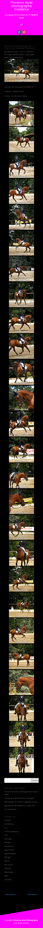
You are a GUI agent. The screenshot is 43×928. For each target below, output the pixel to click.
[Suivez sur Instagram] (24, 32)
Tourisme (8, 879)
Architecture (9, 824)
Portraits (7, 868)
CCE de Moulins (10, 809)
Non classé (8, 865)
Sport (6, 57)
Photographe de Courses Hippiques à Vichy (21, 802)
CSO (6, 835)
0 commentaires (16, 57)
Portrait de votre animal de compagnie (19, 798)
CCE (5, 828)
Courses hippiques (11, 831)
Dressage (8, 54)
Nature (7, 861)
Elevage (7, 842)
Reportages (29, 54)
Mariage (7, 857)
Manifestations (18, 54)
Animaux (30, 52)
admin (9, 52)
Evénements (9, 846)
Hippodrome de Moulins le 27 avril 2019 (19, 805)
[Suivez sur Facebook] (19, 32)
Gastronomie (9, 850)
